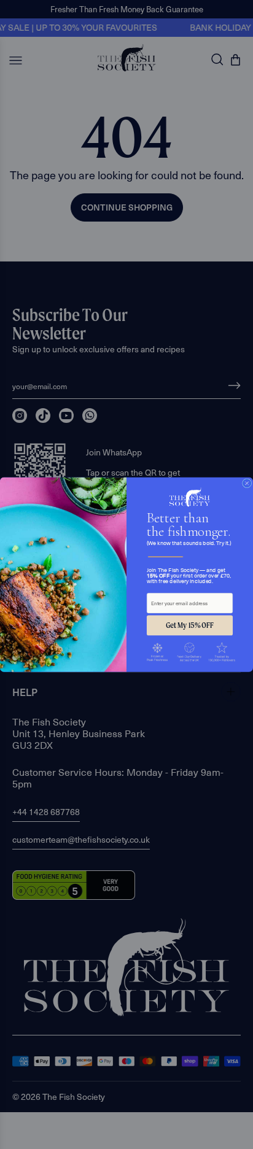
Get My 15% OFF (189, 625)
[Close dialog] (247, 483)
